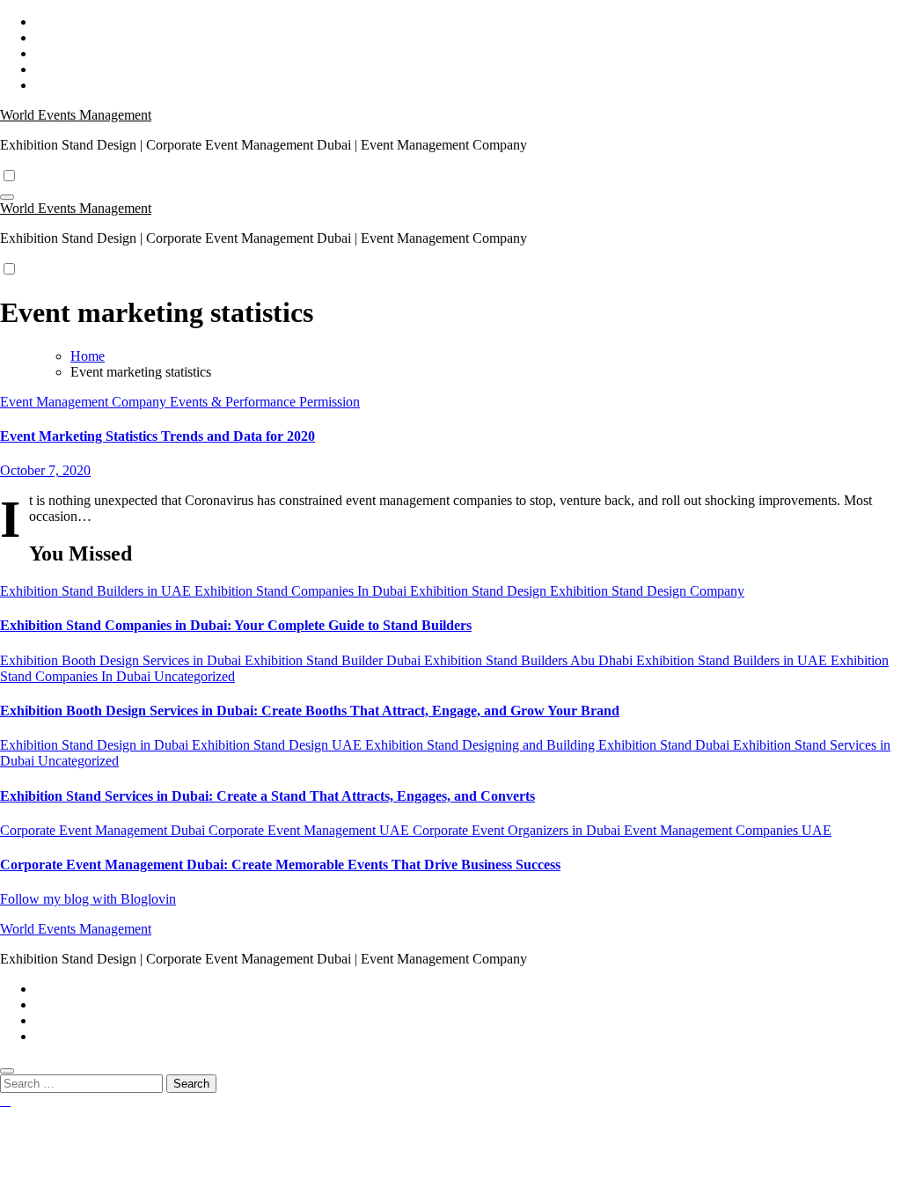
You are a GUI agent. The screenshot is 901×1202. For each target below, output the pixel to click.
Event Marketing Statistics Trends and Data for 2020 (157, 436)
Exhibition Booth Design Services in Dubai (122, 660)
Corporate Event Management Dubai (104, 830)
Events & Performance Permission (265, 401)
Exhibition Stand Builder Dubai (334, 660)
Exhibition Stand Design (480, 590)
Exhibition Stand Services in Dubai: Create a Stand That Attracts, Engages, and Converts (267, 795)
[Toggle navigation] (7, 197)
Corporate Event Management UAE (311, 830)
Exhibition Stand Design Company (647, 590)
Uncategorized (194, 676)
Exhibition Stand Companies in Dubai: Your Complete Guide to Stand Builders (236, 625)
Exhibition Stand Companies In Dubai (302, 590)
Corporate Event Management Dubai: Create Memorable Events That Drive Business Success (280, 864)
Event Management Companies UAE (727, 830)
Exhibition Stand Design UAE (278, 744)
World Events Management (75, 114)
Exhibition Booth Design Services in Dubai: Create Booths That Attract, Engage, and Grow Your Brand (309, 710)
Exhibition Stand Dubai (665, 744)
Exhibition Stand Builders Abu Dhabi (530, 660)
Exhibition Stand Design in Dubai (96, 744)
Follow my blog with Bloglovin (88, 898)
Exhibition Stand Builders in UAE (97, 590)
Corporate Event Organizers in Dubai (518, 830)
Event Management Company (85, 401)
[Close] (7, 1071)
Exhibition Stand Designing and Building (481, 744)
